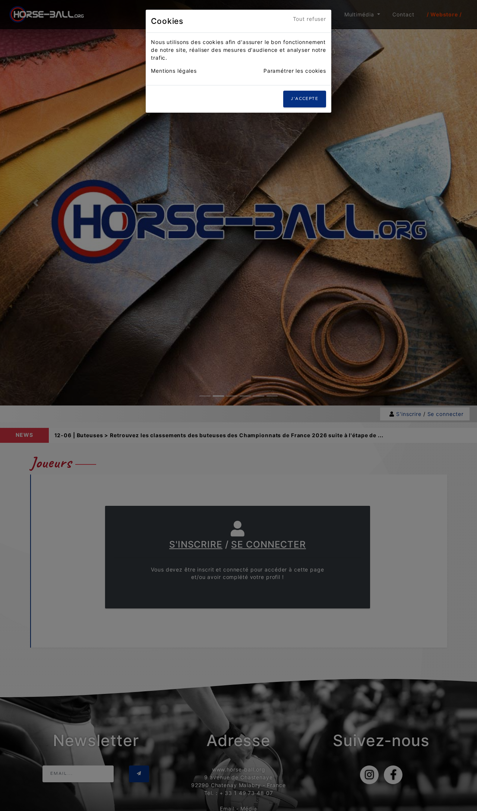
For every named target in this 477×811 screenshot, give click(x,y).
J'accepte (304, 98)
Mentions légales (174, 71)
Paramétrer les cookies (294, 71)
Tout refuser (309, 19)
